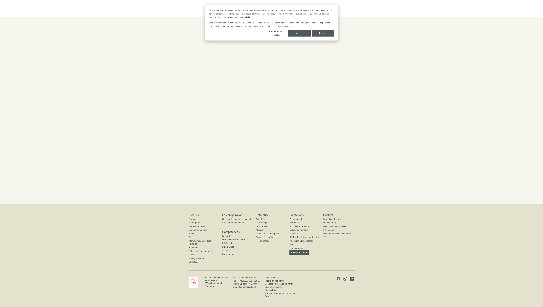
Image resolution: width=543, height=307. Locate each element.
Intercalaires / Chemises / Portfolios (200, 242)
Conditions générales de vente (279, 284)
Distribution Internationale (233, 239)
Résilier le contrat (299, 252)
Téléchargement (297, 248)
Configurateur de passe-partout (236, 219)
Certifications (228, 250)
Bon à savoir (228, 254)
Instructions (294, 222)
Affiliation (260, 230)
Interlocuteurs (329, 222)
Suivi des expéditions (299, 226)
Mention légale (271, 277)
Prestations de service (299, 219)
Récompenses (262, 241)
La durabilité (261, 226)
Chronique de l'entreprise (267, 233)
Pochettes (193, 247)
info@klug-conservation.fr (245, 284)
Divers (192, 254)
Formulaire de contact (333, 219)
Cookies (268, 296)
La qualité (226, 236)
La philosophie (262, 222)
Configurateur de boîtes (233, 222)
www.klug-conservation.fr (244, 287)
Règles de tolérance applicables (304, 237)
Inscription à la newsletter (301, 241)
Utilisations (194, 262)
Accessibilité (270, 290)
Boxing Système (196, 258)
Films (292, 244)
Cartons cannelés (197, 226)
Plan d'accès (228, 247)
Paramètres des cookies (276, 33)
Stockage (293, 233)
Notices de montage (298, 230)
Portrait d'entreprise (265, 237)
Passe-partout (195, 222)
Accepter (299, 33)
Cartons (192, 219)
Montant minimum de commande (280, 293)
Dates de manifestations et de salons (337, 235)
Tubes (191, 237)
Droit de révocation (273, 287)
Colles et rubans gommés (200, 251)
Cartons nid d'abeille (198, 230)
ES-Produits (227, 243)
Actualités (260, 219)
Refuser (322, 33)
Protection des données (276, 281)
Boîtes (191, 233)
